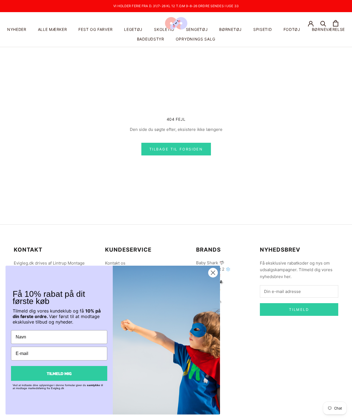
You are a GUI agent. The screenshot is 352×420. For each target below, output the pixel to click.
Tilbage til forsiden (176, 149)
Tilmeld (299, 309)
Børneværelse (328, 29)
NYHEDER (16, 29)
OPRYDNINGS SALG (195, 39)
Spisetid (262, 29)
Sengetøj (197, 29)
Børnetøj (230, 29)
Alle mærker (52, 29)
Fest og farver (95, 29)
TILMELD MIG (59, 373)
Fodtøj (292, 29)
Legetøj (133, 29)
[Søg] (323, 23)
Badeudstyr (150, 39)
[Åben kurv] (335, 23)
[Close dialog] (213, 273)
